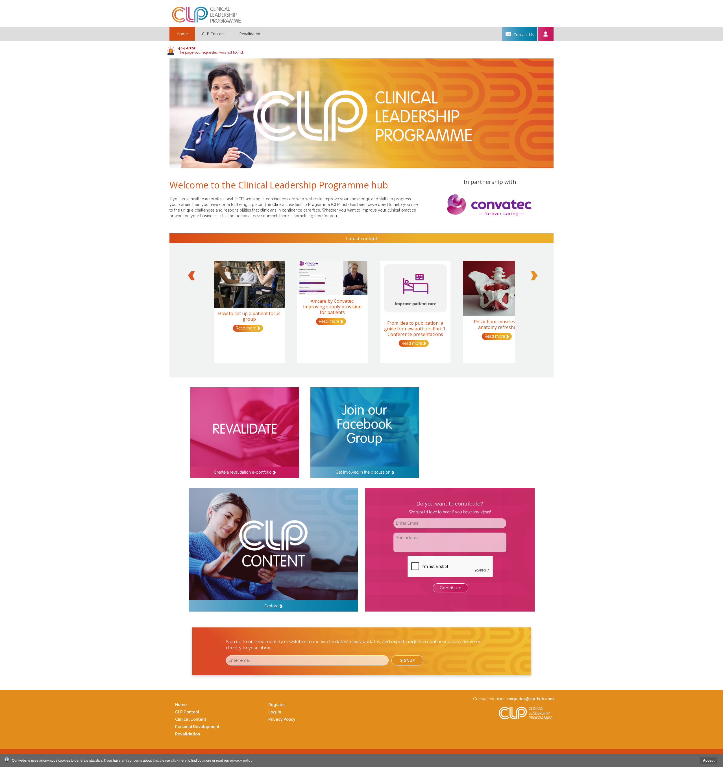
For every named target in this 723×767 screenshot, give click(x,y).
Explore (272, 606)
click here (179, 760)
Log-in (274, 712)
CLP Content (213, 33)
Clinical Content (190, 719)
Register (276, 704)
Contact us (523, 34)
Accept (709, 760)
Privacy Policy (281, 719)
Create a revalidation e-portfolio (243, 472)
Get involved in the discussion (363, 472)
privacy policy (241, 760)
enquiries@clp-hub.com (530, 698)
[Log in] (545, 34)
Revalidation (250, 33)
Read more (246, 328)
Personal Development (197, 726)
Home (182, 33)
